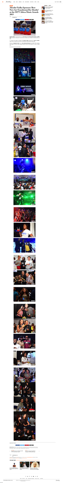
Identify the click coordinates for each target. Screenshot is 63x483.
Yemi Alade (27, 448)
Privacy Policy (37, 478)
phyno (15, 448)
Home (20, 478)
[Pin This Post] (27, 19)
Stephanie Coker (23, 448)
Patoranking (12, 448)
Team (26, 478)
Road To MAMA (18, 448)
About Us (23, 478)
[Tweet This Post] (22, 19)
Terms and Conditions (31, 478)
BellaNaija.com (15, 17)
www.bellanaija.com (30, 457)
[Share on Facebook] (17, 19)
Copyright (41, 478)
